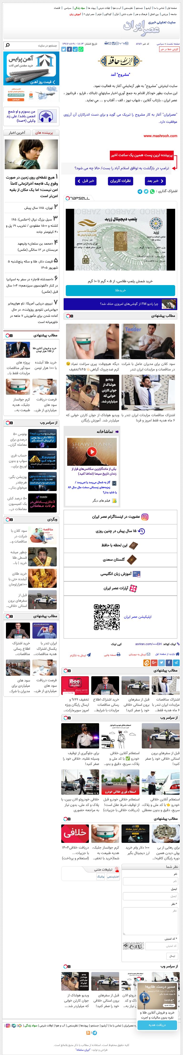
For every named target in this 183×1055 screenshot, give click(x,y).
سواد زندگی (79, 8)
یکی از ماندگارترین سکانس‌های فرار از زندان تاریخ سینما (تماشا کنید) (94, 471)
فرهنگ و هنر (141, 14)
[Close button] (175, 979)
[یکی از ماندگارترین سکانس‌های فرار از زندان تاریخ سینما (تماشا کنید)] (92, 452)
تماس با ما (159, 8)
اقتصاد (57, 8)
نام (175, 874)
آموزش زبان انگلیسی (116, 574)
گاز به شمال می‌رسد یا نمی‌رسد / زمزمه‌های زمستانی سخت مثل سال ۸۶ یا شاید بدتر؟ (92, 487)
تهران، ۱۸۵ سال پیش (38, 208)
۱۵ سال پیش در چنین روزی (116, 531)
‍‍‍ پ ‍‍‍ (122, 42)
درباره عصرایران (132, 1026)
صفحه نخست (173, 44)
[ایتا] (146, 663)
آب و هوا (117, 8)
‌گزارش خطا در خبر (169, 49)
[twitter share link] (63, 49)
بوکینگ (100, 877)
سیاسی (67, 8)
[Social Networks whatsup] (152, 191)
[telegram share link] (75, 49)
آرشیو (148, 8)
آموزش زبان (75, 14)
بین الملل (154, 14)
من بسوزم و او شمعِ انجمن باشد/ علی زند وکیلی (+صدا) (20, 116)
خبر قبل (88, 181)
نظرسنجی (128, 8)
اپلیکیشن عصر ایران (137, 617)
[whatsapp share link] (80, 49)
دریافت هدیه (157, 1025)
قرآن (116, 14)
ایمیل (174, 889)
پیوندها (84, 1026)
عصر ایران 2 (89, 14)
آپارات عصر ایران (116, 588)
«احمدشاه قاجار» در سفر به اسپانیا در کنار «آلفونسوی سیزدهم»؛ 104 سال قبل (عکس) (32, 285)
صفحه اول (172, 8)
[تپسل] (67, 198)
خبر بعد (152, 181)
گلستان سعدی (114, 560)
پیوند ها (92, 8)
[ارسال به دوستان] (109, 43)
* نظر (174, 904)
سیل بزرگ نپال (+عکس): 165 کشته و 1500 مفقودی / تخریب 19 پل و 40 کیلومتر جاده (32, 225)
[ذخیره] (113, 44)
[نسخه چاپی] (106, 43)
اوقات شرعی (104, 8)
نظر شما (172, 867)
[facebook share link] (69, 49)
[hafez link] (120, 61)
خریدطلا (120, 290)
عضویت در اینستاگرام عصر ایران (116, 517)
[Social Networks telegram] (139, 191)
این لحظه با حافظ (114, 545)
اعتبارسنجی (113, 877)
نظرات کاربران (120, 181)
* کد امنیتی (171, 939)
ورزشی (165, 14)
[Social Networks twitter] (146, 191)
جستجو (139, 8)
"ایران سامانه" (83, 1050)
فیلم (99, 14)
